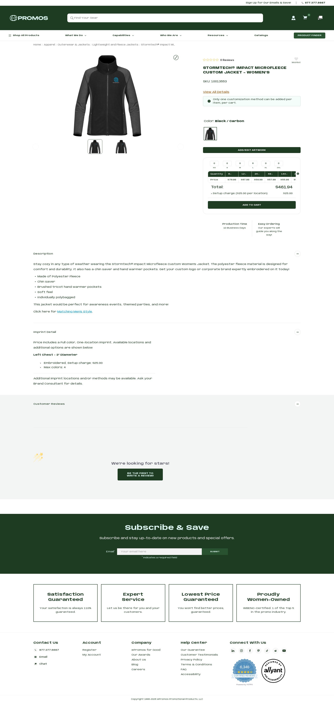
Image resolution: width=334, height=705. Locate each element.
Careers (138, 669)
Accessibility (191, 674)
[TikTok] (267, 651)
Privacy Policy (191, 660)
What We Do (74, 35)
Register (89, 650)
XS (214, 168)
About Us (139, 660)
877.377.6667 (315, 3)
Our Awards (141, 655)
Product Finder (309, 35)
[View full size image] (175, 57)
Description (43, 254)
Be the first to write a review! (140, 474)
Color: (224, 121)
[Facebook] (250, 651)
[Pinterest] (258, 651)
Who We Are (169, 35)
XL (266, 168)
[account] (293, 18)
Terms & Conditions (196, 664)
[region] (218, 59)
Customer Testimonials (199, 655)
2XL (279, 168)
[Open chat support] (320, 18)
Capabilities (121, 35)
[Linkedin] (233, 651)
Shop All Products (26, 35)
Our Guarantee (193, 650)
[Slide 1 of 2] (95, 146)
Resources (216, 35)
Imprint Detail (44, 332)
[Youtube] (284, 651)
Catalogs (261, 35)
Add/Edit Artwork (252, 150)
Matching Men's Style (74, 311)
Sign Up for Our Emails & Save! (268, 3)
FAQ (183, 669)
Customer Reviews (49, 404)
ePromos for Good (146, 650)
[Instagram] (241, 651)
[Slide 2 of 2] (121, 146)
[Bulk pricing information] (298, 174)
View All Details (216, 92)
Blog (135, 664)
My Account (91, 655)
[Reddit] (275, 651)
